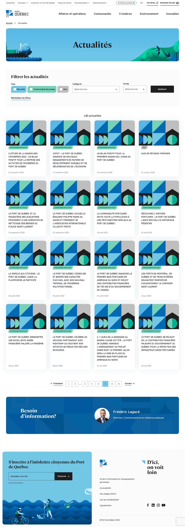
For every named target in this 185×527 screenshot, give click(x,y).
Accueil (9, 23)
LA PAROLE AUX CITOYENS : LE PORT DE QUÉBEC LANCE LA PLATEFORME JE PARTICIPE (24, 276)
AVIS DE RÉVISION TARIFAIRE (155, 153)
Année (126, 83)
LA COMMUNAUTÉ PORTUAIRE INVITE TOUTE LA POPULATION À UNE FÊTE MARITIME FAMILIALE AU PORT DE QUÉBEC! (114, 218)
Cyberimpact (20, 483)
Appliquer (164, 90)
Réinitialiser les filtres (21, 98)
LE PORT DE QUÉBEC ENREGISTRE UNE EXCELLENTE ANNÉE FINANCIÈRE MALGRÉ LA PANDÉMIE (26, 340)
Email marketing (13, 483)
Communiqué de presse (44, 89)
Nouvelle (21, 89)
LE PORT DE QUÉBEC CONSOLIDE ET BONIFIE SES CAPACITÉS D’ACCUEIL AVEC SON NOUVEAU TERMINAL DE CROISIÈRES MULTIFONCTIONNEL (69, 280)
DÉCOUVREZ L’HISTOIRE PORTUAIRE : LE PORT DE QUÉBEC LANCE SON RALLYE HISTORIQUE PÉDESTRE (158, 218)
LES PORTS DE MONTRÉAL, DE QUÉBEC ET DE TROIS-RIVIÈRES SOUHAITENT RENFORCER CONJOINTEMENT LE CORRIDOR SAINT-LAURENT (157, 280)
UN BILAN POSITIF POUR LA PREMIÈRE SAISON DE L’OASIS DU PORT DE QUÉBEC (114, 156)
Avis (65, 89)
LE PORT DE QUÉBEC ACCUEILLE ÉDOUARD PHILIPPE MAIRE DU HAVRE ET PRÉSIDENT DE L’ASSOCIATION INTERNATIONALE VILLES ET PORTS (69, 220)
